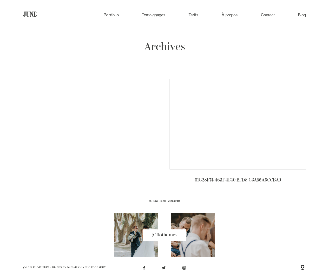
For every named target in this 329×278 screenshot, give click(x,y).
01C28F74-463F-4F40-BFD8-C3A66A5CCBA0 (237, 134)
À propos (230, 15)
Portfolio (111, 15)
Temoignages (153, 15)
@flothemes (164, 235)
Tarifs (193, 15)
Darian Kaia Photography (86, 267)
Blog (302, 15)
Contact (268, 15)
